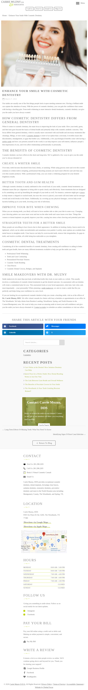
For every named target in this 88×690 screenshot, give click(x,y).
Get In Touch (44, 425)
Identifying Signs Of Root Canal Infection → (69, 434)
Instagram (31, 611)
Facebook (31, 614)
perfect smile (6, 142)
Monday (27, 567)
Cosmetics (27, 355)
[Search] (61, 342)
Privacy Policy (46, 684)
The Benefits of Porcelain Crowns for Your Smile (42, 384)
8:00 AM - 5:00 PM (58, 567)
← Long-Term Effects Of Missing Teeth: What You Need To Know (26, 430)
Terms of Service (59, 684)
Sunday (26, 588)
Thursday (28, 578)
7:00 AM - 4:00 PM (58, 574)
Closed (61, 584)
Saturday (27, 584)
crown (82, 192)
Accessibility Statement (75, 684)
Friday (26, 581)
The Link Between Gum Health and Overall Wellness (44, 380)
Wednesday (28, 574)
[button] (44, 443)
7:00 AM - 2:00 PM (58, 581)
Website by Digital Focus (44, 687)
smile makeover (47, 288)
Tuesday (27, 571)
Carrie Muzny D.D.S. (17, 684)
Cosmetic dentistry (33, 136)
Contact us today (40, 307)
